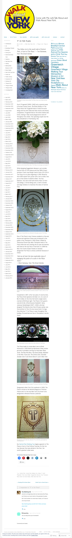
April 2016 (7, 218)
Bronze (61, 43)
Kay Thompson (44, 475)
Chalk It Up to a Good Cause (42, 482)
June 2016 (8, 214)
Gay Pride (62, 56)
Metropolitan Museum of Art (57, 74)
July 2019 (7, 132)
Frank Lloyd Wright (26, 475)
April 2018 (7, 165)
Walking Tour (64, 87)
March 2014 (8, 273)
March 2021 (8, 99)
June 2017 (8, 187)
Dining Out (8, 52)
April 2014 (7, 271)
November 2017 (9, 176)
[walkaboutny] (36, 20)
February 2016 (8, 223)
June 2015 (8, 240)
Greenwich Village (57, 65)
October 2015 (8, 231)
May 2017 (7, 190)
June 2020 (8, 115)
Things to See (8, 87)
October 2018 (8, 152)
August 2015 (8, 236)
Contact (62, 37)
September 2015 (9, 234)
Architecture (8, 43)
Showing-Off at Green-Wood (23, 482)
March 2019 (8, 141)
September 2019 (9, 128)
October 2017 (8, 179)
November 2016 (9, 203)
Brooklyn (7, 50)
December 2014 (9, 253)
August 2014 (8, 262)
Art (6, 46)
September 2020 (9, 108)
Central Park (22, 473)
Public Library (8, 76)
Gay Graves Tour (59, 55)
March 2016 (8, 220)
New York (55, 78)
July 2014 (7, 264)
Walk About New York (30, 44)
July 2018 (7, 159)
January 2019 (8, 146)
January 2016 (8, 225)
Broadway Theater (9, 48)
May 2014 (7, 269)
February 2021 (8, 102)
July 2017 (7, 185)
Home (5, 37)
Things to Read (9, 85)
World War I (59, 91)
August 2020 (8, 110)
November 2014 (9, 256)
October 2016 (8, 205)
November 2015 (9, 229)
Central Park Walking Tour (27, 444)
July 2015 (7, 238)
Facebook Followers (57, 102)
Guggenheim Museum (36, 475)
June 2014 (8, 267)
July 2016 (7, 212)
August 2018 (8, 157)
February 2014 (8, 275)
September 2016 (9, 207)
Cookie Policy (34, 535)
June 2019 (8, 135)
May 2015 (7, 242)
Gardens (7, 59)
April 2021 (7, 97)
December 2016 (9, 201)
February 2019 (8, 143)
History (7, 63)
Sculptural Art (8, 79)
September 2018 (9, 154)
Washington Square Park (57, 89)
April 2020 (7, 117)
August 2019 (8, 130)
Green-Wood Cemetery (59, 61)
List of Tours (13, 37)
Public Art (7, 74)
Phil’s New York (46, 37)
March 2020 (8, 119)
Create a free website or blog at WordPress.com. (14, 532)
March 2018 (8, 168)
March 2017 (8, 194)
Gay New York (8, 61)
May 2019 (7, 137)
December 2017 (9, 174)
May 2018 (7, 163)
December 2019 (9, 124)
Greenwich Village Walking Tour (59, 70)
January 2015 (8, 251)
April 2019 (7, 139)
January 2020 (8, 121)
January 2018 (8, 172)
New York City (58, 79)
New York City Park (10, 72)
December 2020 (9, 104)
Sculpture (55, 82)
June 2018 (8, 161)
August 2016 (8, 209)
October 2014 (8, 258)
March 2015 (8, 247)
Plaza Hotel (19, 476)
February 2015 (8, 249)
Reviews (55, 37)
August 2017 (8, 183)
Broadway (56, 43)
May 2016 (7, 216)
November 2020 (9, 106)
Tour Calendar (23, 37)
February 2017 (8, 196)
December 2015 (9, 227)
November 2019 (9, 126)
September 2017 (9, 181)
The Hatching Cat (26, 491)
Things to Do (40, 44)
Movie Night (8, 70)
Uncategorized (8, 90)
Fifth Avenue (57, 50)
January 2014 (8, 278)
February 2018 (8, 170)
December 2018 (9, 148)
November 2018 (9, 150)
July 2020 (7, 113)
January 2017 (8, 198)
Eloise (39, 473)
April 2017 (7, 192)
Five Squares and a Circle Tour (59, 53)
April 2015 (7, 245)
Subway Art (8, 81)
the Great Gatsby (26, 476)
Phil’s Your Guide (34, 37)
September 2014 (9, 260)
